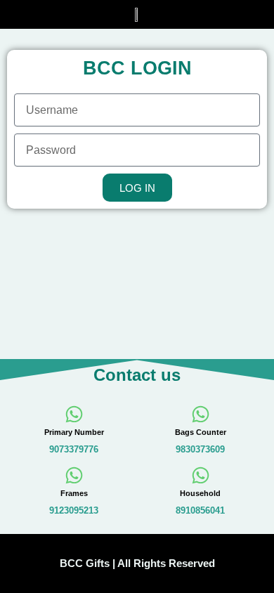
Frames (74, 493)
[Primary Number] (74, 414)
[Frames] (74, 475)
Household (200, 493)
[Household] (200, 475)
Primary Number (74, 432)
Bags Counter (200, 432)
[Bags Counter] (200, 414)
